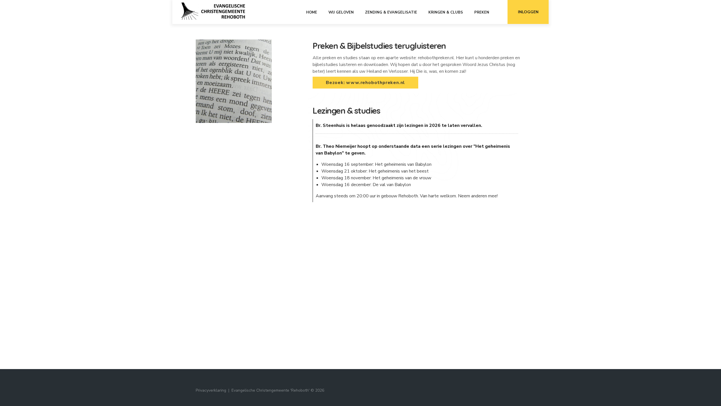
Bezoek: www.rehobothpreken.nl (365, 83)
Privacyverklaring (211, 390)
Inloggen (528, 12)
